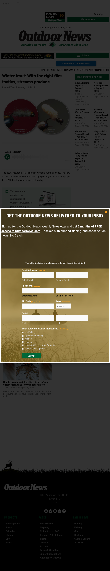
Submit (31, 355)
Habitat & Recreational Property (40, 345)
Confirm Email (62, 280)
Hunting (28, 342)
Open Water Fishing (34, 335)
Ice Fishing (30, 332)
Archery (28, 338)
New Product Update (35, 348)
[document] (55, 285)
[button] (106, 212)
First (24, 323)
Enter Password (29, 295)
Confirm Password (64, 295)
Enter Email (27, 280)
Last (58, 323)
